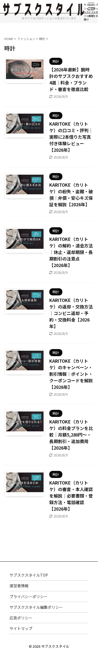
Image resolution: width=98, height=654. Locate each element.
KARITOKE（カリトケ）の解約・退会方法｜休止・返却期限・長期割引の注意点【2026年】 (71, 252)
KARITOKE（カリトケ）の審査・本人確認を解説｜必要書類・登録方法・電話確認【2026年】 (71, 495)
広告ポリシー (21, 617)
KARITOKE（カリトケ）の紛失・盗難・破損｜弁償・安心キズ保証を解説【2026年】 (71, 194)
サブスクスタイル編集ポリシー (36, 607)
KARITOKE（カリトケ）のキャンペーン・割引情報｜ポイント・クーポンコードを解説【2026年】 (71, 374)
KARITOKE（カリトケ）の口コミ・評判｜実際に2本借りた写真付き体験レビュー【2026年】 (71, 136)
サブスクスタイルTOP (29, 575)
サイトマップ (21, 628)
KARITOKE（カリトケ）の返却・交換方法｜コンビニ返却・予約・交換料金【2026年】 (71, 313)
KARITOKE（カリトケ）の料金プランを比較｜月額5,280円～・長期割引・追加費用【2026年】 (71, 434)
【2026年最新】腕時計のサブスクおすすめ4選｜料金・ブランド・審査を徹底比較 (71, 79)
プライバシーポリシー (29, 596)
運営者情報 (19, 585)
